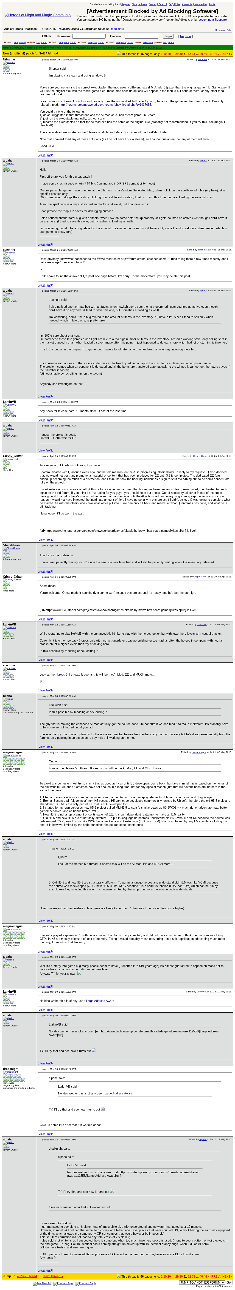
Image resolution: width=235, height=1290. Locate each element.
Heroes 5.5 (63, 674)
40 (201, 54)
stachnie (202, 249)
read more (117, 29)
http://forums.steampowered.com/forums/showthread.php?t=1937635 (105, 104)
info (16, 42)
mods (66, 42)
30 (181, 54)
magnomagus (199, 752)
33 (193, 54)
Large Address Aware (100, 1001)
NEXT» (227, 54)
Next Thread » (53, 1276)
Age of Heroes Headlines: (21, 29)
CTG (94, 42)
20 (169, 54)
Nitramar (202, 59)
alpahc (203, 160)
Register (185, 36)
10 (165, 54)
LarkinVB (202, 624)
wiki (145, 42)
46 (205, 54)
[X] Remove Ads (222, 30)
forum (22, 42)
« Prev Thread (27, 1276)
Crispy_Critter (200, 456)
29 (177, 54)
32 (189, 54)
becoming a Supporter (213, 19)
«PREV (215, 54)
